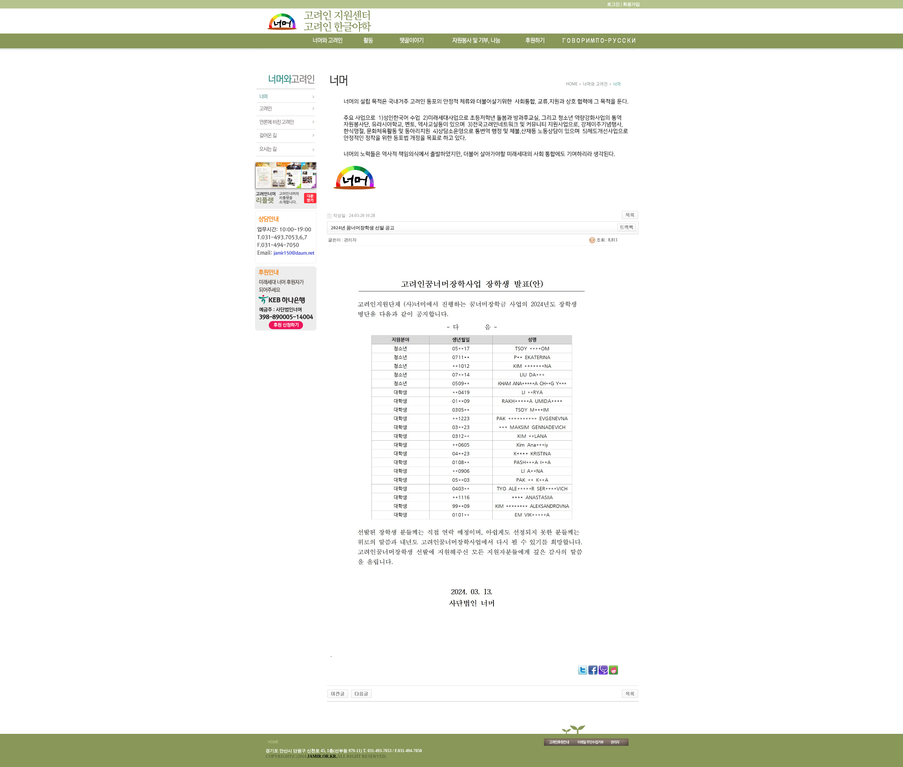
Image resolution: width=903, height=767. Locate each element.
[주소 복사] (626, 227)
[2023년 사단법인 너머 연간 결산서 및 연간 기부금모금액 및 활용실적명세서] (338, 693)
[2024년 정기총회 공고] (361, 693)
